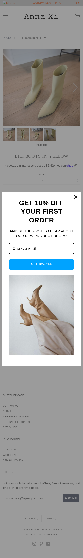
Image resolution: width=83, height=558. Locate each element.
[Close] (76, 197)
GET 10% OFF (41, 264)
